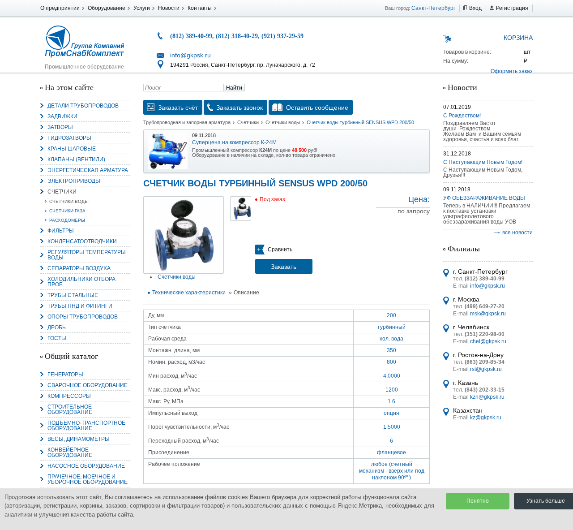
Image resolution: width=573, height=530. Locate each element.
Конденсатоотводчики (82, 241)
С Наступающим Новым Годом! (482, 162)
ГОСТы (56, 338)
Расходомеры (67, 220)
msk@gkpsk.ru (488, 313)
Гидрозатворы (69, 138)
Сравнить (280, 249)
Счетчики (62, 192)
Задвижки (62, 116)
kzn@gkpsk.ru (487, 397)
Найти (234, 88)
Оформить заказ (512, 71)
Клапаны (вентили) (76, 159)
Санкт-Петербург (433, 8)
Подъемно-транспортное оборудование (86, 425)
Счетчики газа (67, 210)
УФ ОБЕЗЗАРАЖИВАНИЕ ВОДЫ (484, 198)
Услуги (141, 8)
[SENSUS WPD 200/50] (183, 235)
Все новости (517, 232)
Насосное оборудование (86, 466)
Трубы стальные (72, 295)
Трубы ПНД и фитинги (79, 306)
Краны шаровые (71, 149)
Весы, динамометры (78, 439)
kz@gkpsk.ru (485, 417)
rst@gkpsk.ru (486, 369)
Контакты (200, 8)
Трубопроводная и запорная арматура (187, 122)
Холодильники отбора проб (81, 282)
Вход (475, 8)
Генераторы (65, 374)
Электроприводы (73, 181)
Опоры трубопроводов (82, 317)
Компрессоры (69, 396)
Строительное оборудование (69, 409)
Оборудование (106, 8)
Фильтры (60, 231)
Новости (169, 8)
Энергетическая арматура (87, 170)
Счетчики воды (69, 201)
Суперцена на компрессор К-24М (234, 142)
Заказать (283, 266)
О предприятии (60, 8)
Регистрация (512, 8)
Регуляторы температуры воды (86, 255)
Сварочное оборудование (87, 385)
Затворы (60, 127)
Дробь (56, 327)
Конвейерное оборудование (69, 452)
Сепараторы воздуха (79, 268)
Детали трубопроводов (83, 106)
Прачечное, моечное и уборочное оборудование (87, 479)
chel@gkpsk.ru (488, 341)
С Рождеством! (462, 115)
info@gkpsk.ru (190, 55)
